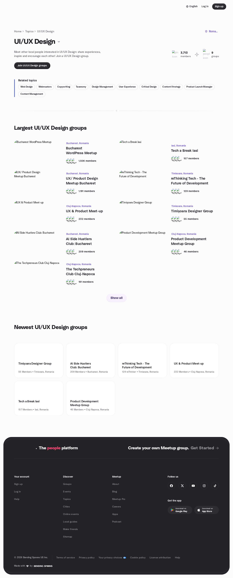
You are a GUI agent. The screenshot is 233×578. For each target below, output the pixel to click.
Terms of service (65, 557)
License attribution (160, 557)
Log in (17, 491)
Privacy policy (86, 557)
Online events (71, 514)
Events (67, 491)
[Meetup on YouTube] (193, 485)
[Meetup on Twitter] (182, 485)
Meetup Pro (118, 499)
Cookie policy (138, 557)
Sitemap (67, 537)
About (115, 484)
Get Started (202, 448)
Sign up (18, 484)
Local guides (70, 522)
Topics (29, 31)
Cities (66, 507)
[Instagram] (204, 485)
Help (16, 499)
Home (17, 31)
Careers (116, 507)
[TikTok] (215, 485)
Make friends (70, 529)
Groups (67, 484)
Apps (115, 514)
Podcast (116, 522)
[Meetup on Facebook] (171, 485)
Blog (114, 491)
